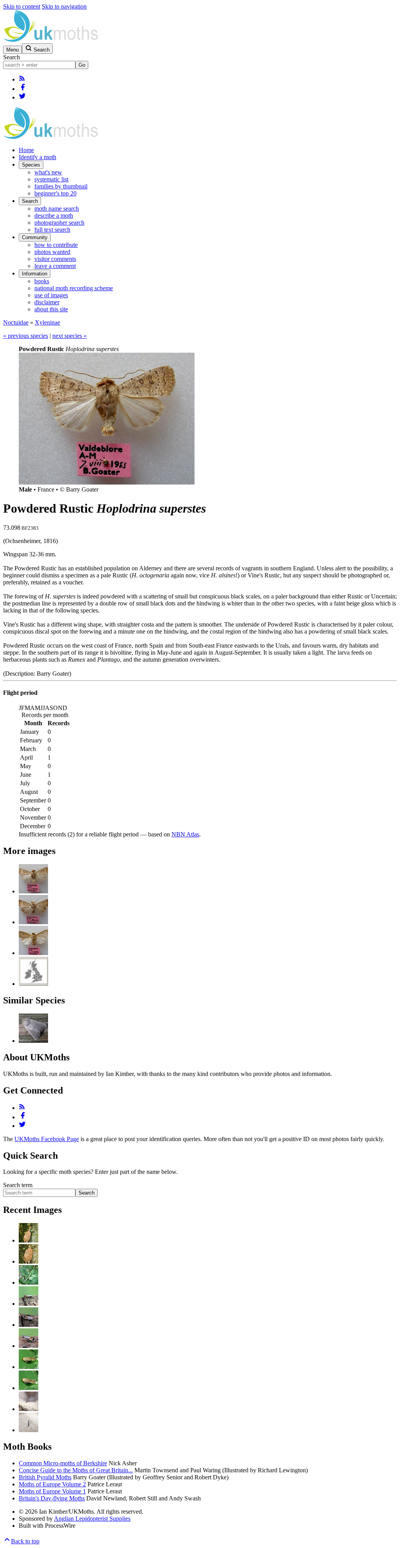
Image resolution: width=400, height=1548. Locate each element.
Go (82, 65)
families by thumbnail (61, 186)
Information (34, 274)
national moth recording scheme (73, 288)
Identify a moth (37, 157)
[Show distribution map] (33, 983)
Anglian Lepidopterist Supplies (92, 1518)
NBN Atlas (185, 834)
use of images (51, 295)
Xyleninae (47, 322)
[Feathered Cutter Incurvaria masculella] (28, 1240)
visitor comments (55, 259)
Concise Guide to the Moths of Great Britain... (76, 1470)
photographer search (59, 222)
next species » (69, 335)
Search (11, 57)
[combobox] (39, 65)
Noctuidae (16, 322)
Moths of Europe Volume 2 (52, 1484)
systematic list (51, 179)
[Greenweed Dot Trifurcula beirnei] (28, 1366)
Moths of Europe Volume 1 (52, 1491)
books (41, 281)
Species (31, 165)
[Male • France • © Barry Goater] (33, 891)
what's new (48, 172)
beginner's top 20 (55, 193)
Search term (17, 1185)
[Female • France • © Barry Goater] (33, 922)
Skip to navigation (64, 6)
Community (35, 237)
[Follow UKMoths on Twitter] (22, 97)
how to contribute (56, 244)
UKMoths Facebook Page (46, 1139)
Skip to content (21, 6)
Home (26, 150)
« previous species (25, 335)
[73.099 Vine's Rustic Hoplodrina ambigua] (33, 1040)
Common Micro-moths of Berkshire (63, 1463)
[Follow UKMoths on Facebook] (23, 88)
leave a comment (55, 266)
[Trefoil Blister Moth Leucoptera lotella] (28, 1282)
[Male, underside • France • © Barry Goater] (33, 953)
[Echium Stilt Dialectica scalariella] (28, 1409)
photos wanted (52, 252)
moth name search (56, 208)
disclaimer (46, 302)
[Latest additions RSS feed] (22, 79)
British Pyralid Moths (45, 1477)
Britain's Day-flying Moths (52, 1498)
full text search (52, 229)
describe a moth (53, 215)
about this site (51, 309)
